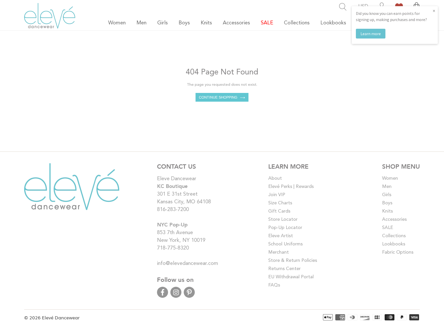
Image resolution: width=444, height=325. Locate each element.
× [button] (434, 10)
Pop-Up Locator (285, 227)
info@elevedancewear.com (187, 263)
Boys (387, 203)
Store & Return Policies (292, 260)
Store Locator (283, 219)
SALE (387, 227)
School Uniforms (285, 244)
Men (387, 186)
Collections (394, 236)
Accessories (394, 219)
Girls (386, 195)
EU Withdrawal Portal (291, 277)
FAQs (274, 285)
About (275, 178)
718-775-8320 (173, 248)
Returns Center (284, 268)
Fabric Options (397, 252)
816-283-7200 (173, 209)
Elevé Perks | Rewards (291, 186)
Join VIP (276, 195)
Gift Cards (279, 211)
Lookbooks (393, 244)
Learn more (370, 33)
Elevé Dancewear (61, 317)
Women (390, 178)
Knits (387, 211)
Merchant (278, 252)
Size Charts (280, 203)
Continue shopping (218, 97)
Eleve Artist (280, 236)
